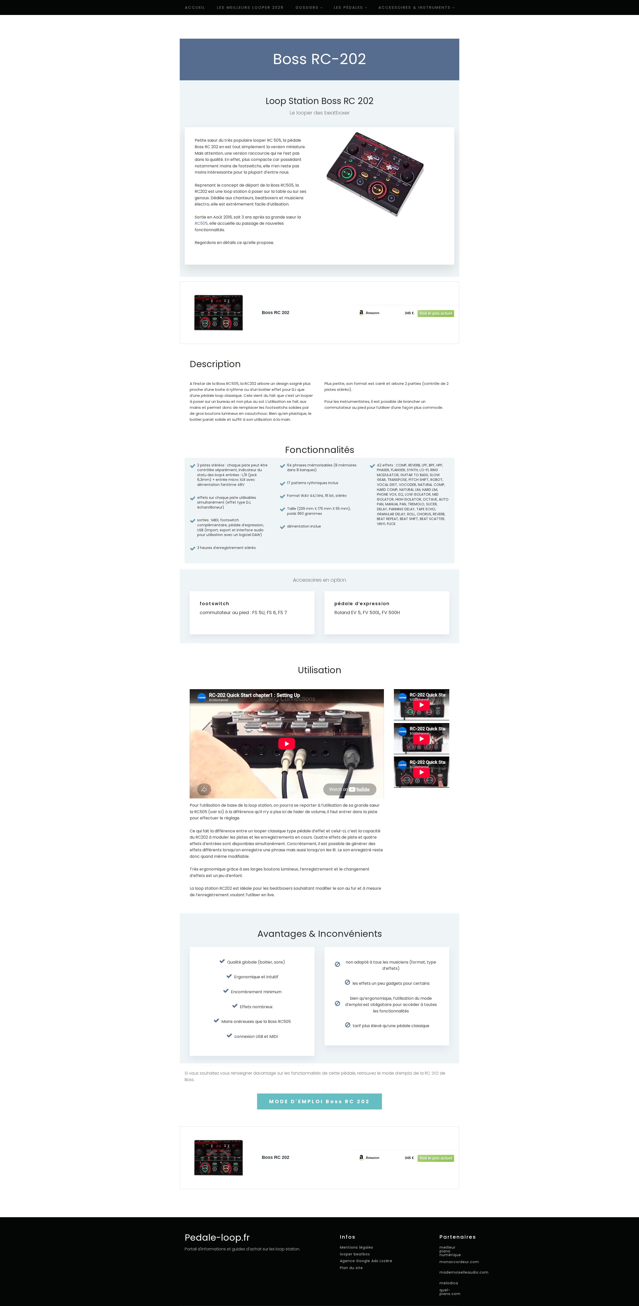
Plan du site (351, 1268)
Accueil (195, 7)
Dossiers (307, 7)
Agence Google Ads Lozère (366, 1261)
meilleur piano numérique (450, 1251)
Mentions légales (356, 1247)
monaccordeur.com (459, 1262)
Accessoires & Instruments (414, 7)
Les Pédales (348, 7)
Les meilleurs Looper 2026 (250, 7)
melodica (449, 1283)
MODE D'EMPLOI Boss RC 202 (319, 1101)
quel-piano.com (450, 1292)
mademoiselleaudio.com (464, 1272)
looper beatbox (355, 1254)
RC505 (201, 223)
